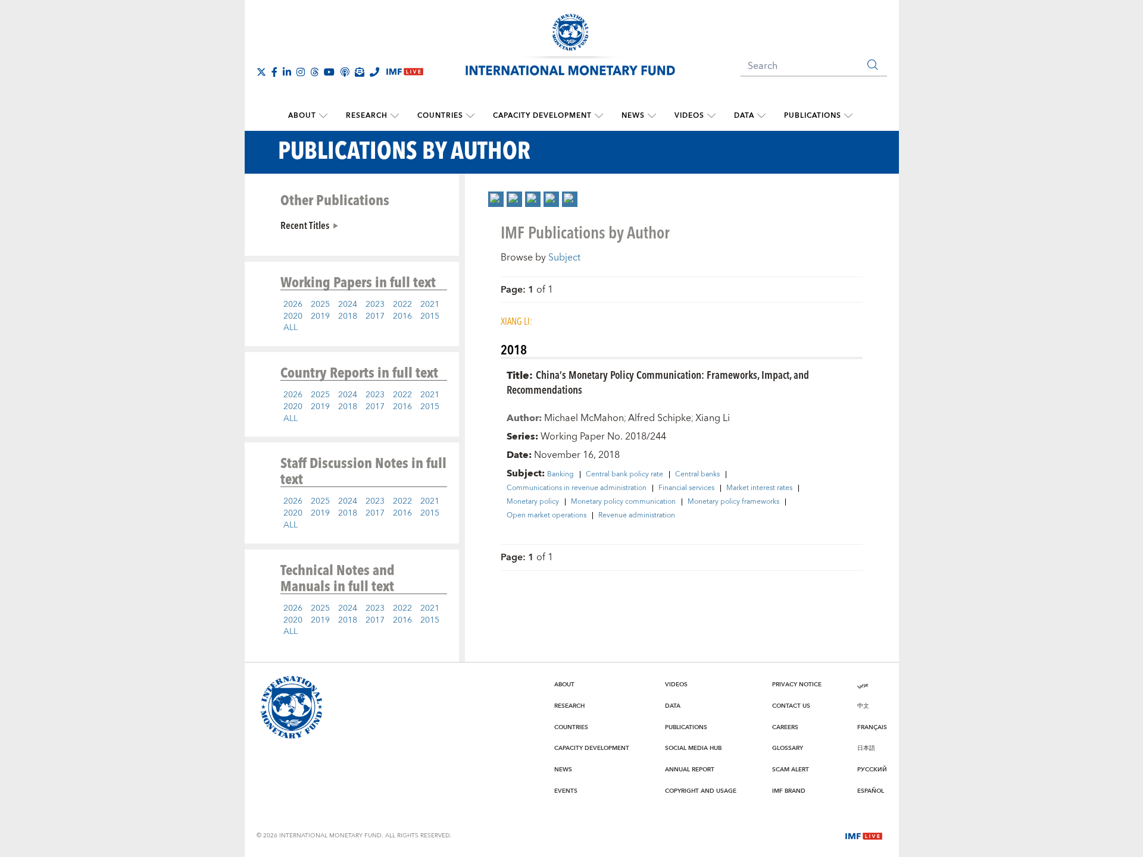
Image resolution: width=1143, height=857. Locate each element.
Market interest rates (759, 488)
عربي (863, 684)
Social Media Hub (693, 748)
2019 (320, 316)
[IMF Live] (864, 835)
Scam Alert (790, 769)
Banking (560, 474)
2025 (320, 304)
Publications (812, 115)
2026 (292, 304)
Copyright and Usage (700, 791)
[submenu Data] (761, 116)
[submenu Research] (395, 116)
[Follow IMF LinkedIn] (287, 72)
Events (565, 791)
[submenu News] (652, 116)
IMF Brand (788, 791)
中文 (863, 706)
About (302, 115)
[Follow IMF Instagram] (300, 72)
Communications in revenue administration (577, 488)
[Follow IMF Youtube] (329, 72)
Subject (564, 257)
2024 (347, 304)
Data (744, 115)
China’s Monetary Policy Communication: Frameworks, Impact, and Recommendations (658, 381)
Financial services (686, 488)
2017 (375, 316)
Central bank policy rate (624, 474)
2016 (402, 316)
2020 (292, 316)
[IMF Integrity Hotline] (374, 72)
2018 (347, 316)
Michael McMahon (584, 418)
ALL (290, 328)
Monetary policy (533, 502)
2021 (429, 304)
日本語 (866, 748)
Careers (785, 727)
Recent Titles (304, 225)
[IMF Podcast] (344, 72)
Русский (872, 769)
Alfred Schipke (659, 418)
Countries (440, 115)
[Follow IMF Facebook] (274, 72)
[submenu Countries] (470, 116)
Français (872, 727)
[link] (496, 199)
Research (367, 115)
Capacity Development (542, 115)
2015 (429, 316)
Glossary (787, 748)
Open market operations (546, 515)
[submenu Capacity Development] (599, 116)
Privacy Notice (797, 684)
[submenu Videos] (711, 116)
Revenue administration (636, 515)
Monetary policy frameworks (733, 502)
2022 (402, 304)
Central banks (697, 474)
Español (870, 791)
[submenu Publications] (848, 116)
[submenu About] (323, 116)
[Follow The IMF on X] (261, 72)
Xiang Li (712, 418)
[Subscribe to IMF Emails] (359, 72)
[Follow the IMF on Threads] (314, 72)
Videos (689, 115)
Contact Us (791, 706)
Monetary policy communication (623, 502)
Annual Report (689, 769)
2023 (375, 304)
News (633, 115)
